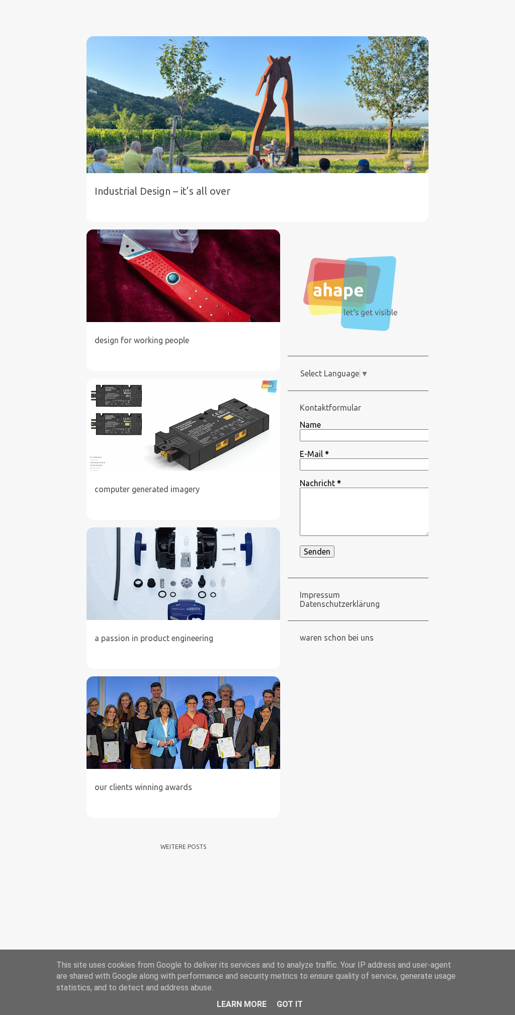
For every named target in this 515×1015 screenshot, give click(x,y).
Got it (290, 1004)
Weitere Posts (183, 846)
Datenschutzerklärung (340, 603)
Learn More (242, 1004)
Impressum (320, 594)
